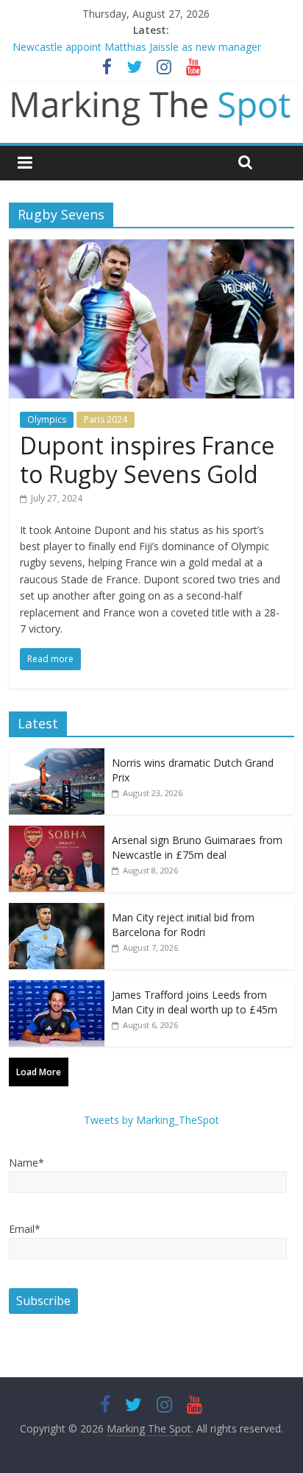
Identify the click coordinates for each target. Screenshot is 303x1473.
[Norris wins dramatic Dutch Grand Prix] (56, 756)
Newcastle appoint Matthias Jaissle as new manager (137, 47)
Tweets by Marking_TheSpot (151, 1120)
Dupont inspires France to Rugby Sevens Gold (147, 459)
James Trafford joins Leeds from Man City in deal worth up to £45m (194, 1002)
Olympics (46, 419)
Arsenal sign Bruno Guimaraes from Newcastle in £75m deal (197, 847)
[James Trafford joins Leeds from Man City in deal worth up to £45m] (56, 988)
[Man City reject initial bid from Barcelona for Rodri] (56, 911)
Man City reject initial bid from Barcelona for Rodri (183, 924)
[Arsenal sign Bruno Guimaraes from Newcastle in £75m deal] (56, 833)
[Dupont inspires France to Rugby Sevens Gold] (151, 248)
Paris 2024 (105, 419)
